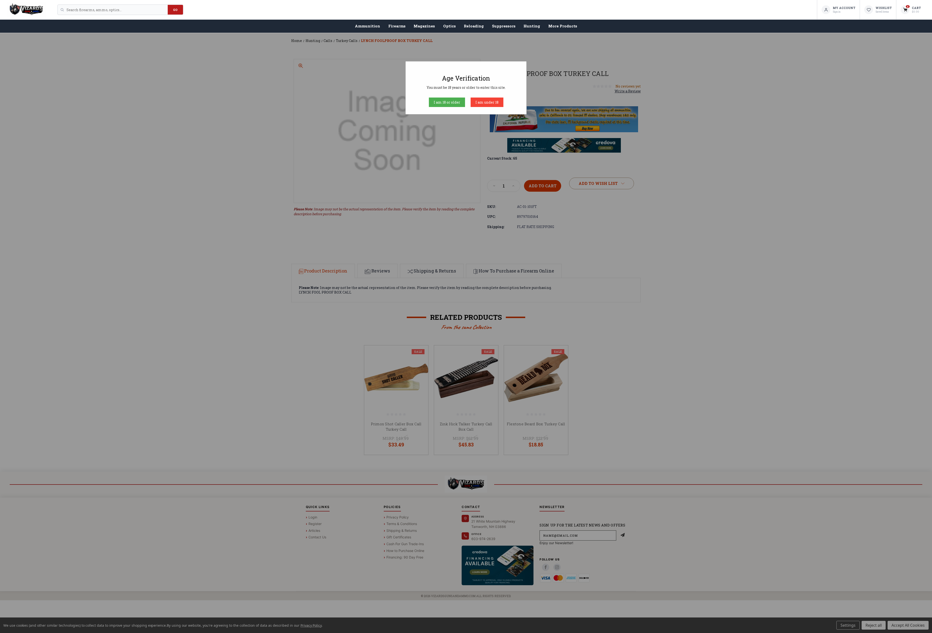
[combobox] (117, 10)
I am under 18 (487, 102)
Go (175, 10)
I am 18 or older (447, 102)
